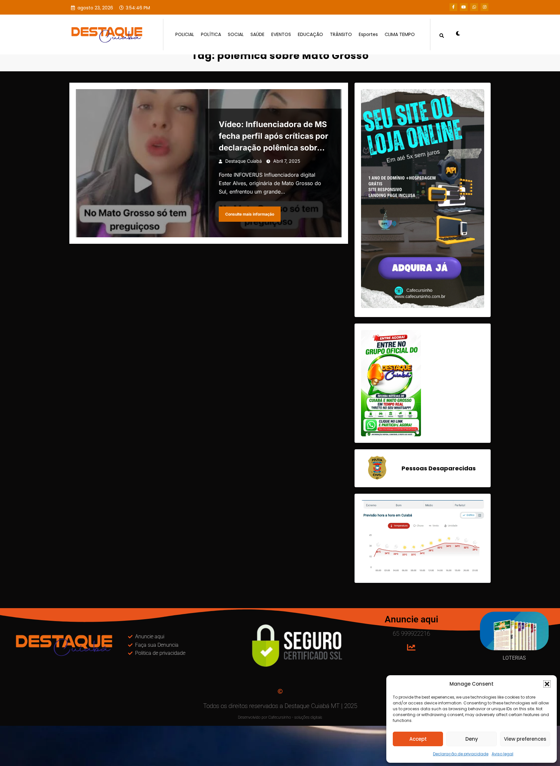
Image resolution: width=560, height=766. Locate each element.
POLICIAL (184, 34)
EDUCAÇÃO (310, 34)
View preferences (525, 739)
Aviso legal (502, 754)
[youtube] (464, 7)
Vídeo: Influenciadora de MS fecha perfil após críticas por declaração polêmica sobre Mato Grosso (273, 137)
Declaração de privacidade (460, 754)
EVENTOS (281, 34)
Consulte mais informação (249, 214)
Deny (471, 739)
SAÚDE (257, 34)
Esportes (368, 34)
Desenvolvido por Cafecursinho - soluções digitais (280, 717)
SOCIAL (236, 34)
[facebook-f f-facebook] (453, 7)
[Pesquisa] (442, 34)
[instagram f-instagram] (484, 7)
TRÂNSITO (341, 34)
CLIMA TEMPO (400, 34)
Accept (418, 739)
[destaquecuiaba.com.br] (76, 50)
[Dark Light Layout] (455, 34)
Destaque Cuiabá (243, 161)
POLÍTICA (211, 34)
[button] (547, 684)
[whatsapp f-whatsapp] (474, 7)
